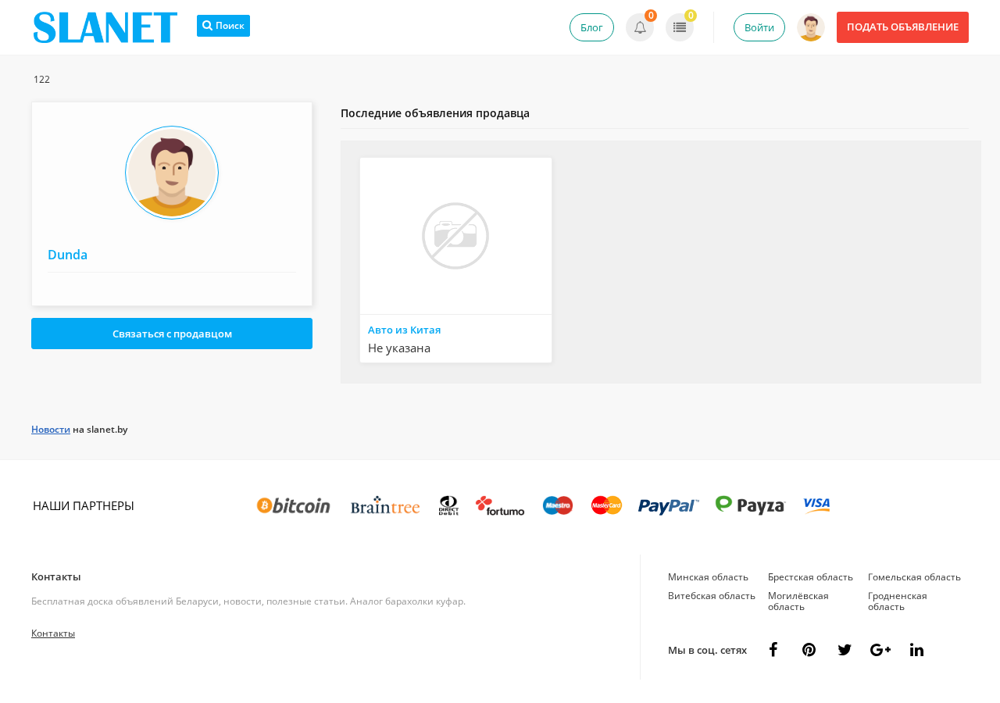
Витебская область (711, 595)
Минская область (708, 576)
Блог (591, 27)
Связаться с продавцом (172, 334)
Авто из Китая (404, 330)
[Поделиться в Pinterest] (809, 650)
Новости (50, 429)
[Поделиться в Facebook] (773, 650)
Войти (759, 27)
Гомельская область (914, 576)
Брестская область (810, 576)
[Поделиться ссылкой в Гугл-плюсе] (880, 650)
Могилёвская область (798, 601)
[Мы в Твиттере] (844, 650)
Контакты (56, 576)
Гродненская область (897, 601)
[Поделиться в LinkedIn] (916, 650)
